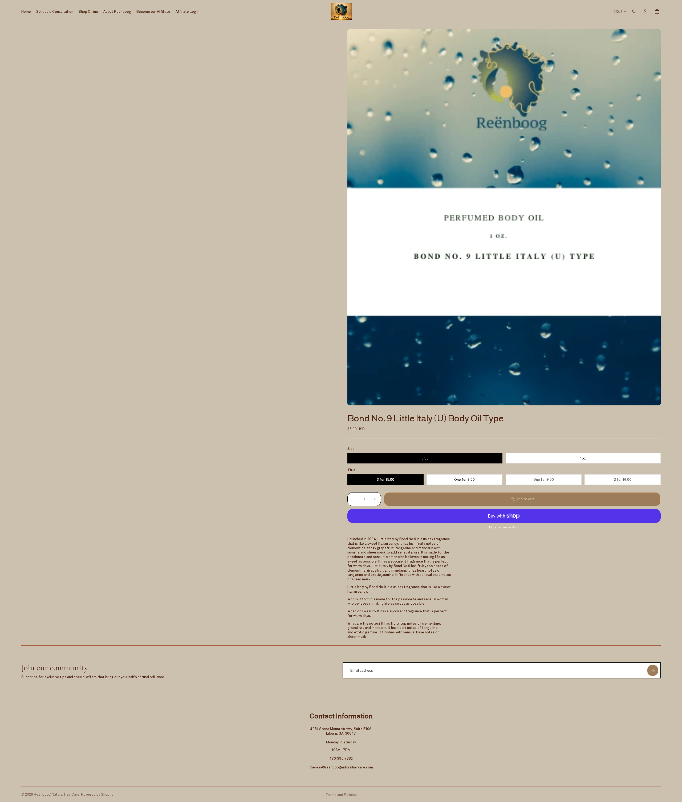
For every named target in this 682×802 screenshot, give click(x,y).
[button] (504, 217)
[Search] (634, 11)
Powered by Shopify (97, 794)
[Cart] (657, 11)
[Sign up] (652, 670)
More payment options (504, 527)
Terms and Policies (341, 794)
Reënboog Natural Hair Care (56, 794)
